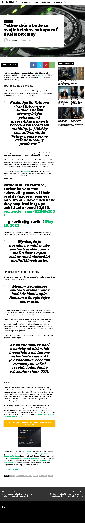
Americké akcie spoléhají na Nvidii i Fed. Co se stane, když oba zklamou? (64, 82)
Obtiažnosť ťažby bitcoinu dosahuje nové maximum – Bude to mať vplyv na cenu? (67, 495)
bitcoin (12, 475)
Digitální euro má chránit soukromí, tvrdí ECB (77, 82)
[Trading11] (6, 40)
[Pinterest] (46, 65)
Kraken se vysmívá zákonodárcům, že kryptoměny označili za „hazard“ (17, 495)
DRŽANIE (18, 475)
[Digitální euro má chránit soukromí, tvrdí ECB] (77, 73)
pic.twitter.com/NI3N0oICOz (29, 213)
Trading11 (14, 40)
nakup (35, 475)
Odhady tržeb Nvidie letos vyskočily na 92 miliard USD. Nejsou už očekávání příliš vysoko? (64, 123)
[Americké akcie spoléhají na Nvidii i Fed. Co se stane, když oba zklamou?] (64, 73)
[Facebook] (33, 65)
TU (37, 465)
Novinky (8, 21)
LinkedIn (29, 452)
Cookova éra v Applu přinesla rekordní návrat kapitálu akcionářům (63, 102)
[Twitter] (40, 65)
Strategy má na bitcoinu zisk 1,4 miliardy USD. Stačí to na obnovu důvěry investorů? (77, 123)
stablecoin (43, 475)
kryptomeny (27, 475)
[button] (65, 2)
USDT (50, 475)
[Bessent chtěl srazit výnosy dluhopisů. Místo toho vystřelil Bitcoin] (77, 92)
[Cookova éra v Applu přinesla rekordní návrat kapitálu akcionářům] (64, 92)
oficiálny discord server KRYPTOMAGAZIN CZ (25, 458)
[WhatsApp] (52, 65)
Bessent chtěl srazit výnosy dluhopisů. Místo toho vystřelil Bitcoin (76, 102)
